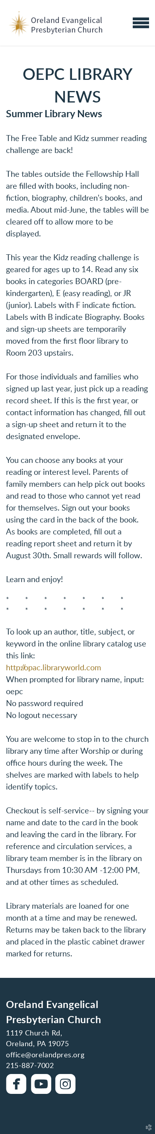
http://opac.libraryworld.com (53, 668)
